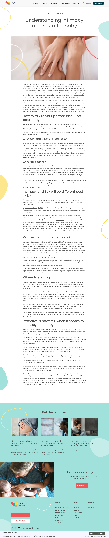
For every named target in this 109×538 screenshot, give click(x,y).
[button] (36, 3)
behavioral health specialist (74, 380)
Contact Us (77, 518)
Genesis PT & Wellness (44, 109)
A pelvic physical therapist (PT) (33, 208)
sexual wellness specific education (45, 382)
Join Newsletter (21, 515)
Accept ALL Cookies (96, 533)
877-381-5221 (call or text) (31, 528)
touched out (60, 220)
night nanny (64, 360)
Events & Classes (93, 505)
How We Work (78, 512)
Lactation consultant (61, 510)
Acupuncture (59, 520)
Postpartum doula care (62, 507)
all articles (49, 14)
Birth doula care (60, 505)
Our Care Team (78, 505)
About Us (76, 507)
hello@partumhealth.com (31, 530)
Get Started (98, 3)
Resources (91, 507)
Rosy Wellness (69, 105)
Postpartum (59, 14)
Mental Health (59, 515)
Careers (76, 510)
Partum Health (56, 107)
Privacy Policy (52, 536)
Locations (76, 515)
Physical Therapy (60, 512)
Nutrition (57, 518)
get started (81, 485)
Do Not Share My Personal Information (95, 536)
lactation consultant (33, 347)
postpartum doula (52, 360)
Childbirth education (61, 523)
